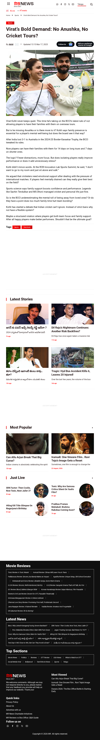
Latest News (16, 619)
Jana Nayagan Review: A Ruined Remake (22, 607)
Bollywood (29, 662)
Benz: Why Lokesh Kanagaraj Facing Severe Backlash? (27, 626)
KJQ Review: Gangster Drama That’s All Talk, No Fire (65, 585)
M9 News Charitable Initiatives (19, 714)
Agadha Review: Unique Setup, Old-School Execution (72, 577)
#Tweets (23, 10)
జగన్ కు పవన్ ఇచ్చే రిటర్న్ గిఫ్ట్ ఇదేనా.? (21, 638)
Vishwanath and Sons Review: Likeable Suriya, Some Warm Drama (36, 581)
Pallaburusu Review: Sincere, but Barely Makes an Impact (28, 577)
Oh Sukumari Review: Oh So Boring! (20, 611)
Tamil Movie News (43, 662)
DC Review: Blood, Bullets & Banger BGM (22, 589)
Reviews (34, 658)
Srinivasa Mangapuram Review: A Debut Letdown (26, 598)
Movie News (12, 658)
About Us (10, 706)
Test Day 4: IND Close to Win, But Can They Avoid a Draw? (28, 643)
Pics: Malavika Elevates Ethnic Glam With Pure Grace (31, 630)
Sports (17, 15)
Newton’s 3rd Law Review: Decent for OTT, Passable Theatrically (31, 594)
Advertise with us (13, 710)
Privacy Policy (12, 702)
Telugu (80, 4)
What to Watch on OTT (73, 658)
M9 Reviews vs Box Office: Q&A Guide (22, 718)
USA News (57, 658)
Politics (24, 658)
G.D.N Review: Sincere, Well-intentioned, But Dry (25, 585)
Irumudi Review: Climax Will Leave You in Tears (50, 572)
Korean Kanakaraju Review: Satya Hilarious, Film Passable (62, 589)
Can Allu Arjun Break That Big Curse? (67, 678)
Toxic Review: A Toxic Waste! (18, 572)
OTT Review (45, 658)
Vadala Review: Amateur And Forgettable (56, 607)
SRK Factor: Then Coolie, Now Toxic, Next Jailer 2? (69, 626)
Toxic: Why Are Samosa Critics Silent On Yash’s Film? (27, 634)
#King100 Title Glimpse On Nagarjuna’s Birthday (67, 634)
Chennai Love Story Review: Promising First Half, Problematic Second (33, 602)
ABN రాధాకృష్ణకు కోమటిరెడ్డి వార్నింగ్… (50, 638)
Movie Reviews (18, 566)
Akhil (11, 44)
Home (8, 15)
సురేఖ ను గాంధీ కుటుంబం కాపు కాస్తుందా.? (68, 643)
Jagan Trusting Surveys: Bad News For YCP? (70, 630)
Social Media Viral (14, 662)
